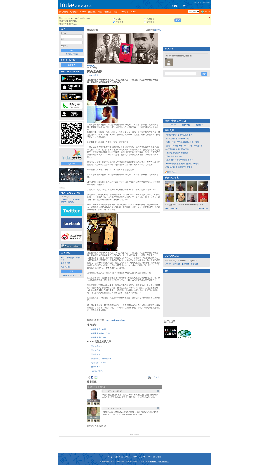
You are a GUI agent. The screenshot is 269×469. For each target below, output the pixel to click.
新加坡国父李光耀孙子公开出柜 (179, 167)
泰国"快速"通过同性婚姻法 (177, 153)
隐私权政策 (164, 461)
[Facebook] (92, 378)
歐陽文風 (94, 75)
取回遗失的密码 (72, 54)
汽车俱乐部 (65, 267)
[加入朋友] (95, 403)
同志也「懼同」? (98, 371)
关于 (116, 457)
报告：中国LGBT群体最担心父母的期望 (182, 142)
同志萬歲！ (95, 354)
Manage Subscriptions (71, 275)
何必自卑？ (95, 367)
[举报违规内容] (158, 391)
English (173, 125)
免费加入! (175, 6)
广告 (121, 457)
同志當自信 (95, 350)
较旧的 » (157, 30)
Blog (110, 457)
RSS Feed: (172, 172)
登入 (184, 6)
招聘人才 (128, 457)
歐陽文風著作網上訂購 (100, 333)
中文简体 (185, 264)
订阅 (71, 271)
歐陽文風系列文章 (98, 337)
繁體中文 (199, 125)
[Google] (95, 378)
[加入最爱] (98, 403)
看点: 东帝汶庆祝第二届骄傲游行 (179, 160)
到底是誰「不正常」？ (100, 363)
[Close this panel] (209, 18)
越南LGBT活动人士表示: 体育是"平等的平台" (184, 146)
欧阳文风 (91, 66)
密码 (62, 39)
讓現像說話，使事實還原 (101, 358)
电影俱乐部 (65, 263)
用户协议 (154, 461)
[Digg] (88, 378)
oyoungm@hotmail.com (116, 320)
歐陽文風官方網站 (98, 329)
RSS (150, 457)
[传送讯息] (92, 403)
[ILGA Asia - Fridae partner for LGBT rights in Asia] (170, 338)
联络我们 (142, 457)
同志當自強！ (96, 346)
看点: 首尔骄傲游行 (174, 156)
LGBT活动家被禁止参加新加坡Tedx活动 (182, 164)
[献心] (88, 403)
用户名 (63, 33)
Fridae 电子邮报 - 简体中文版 (71, 258)
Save (177, 20)
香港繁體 (194, 264)
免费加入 (71, 65)
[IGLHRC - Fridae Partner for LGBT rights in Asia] (184, 338)
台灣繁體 (176, 264)
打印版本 (155, 377)
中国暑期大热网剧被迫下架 (177, 138)
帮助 (135, 457)
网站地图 (157, 457)
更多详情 (71, 164)
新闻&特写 (92, 30)
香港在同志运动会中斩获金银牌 (179, 135)
